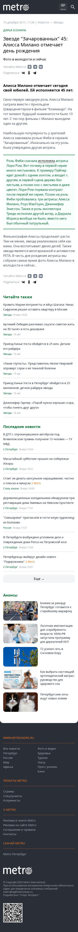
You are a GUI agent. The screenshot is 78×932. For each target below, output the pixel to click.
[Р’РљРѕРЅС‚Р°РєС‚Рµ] (23, 72)
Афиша (8, 767)
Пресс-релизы (47, 767)
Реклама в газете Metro (19, 820)
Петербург (10, 753)
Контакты (9, 834)
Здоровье (44, 753)
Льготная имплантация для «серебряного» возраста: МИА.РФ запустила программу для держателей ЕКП (56, 634)
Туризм (42, 758)
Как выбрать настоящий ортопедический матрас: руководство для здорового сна (57, 678)
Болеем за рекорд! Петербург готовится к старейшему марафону (56, 607)
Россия (7, 527)
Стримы (8, 791)
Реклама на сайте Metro (19, 825)
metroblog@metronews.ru (18, 892)
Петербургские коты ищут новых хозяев (54, 696)
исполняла (46, 161)
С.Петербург (10, 449)
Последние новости (21, 426)
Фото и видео (47, 748)
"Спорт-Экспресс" (29, 895)
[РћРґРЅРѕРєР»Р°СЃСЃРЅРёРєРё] (29, 72)
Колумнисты (11, 800)
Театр (41, 762)
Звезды (58, 22)
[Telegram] (34, 72)
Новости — (45, 22)
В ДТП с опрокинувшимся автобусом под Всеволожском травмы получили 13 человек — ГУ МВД (37, 439)
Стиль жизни (11, 488)
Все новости (11, 748)
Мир (6, 762)
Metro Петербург (14, 854)
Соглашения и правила (19, 830)
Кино (41, 771)
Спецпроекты (12, 796)
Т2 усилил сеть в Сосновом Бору (51, 651)
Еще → (39, 578)
